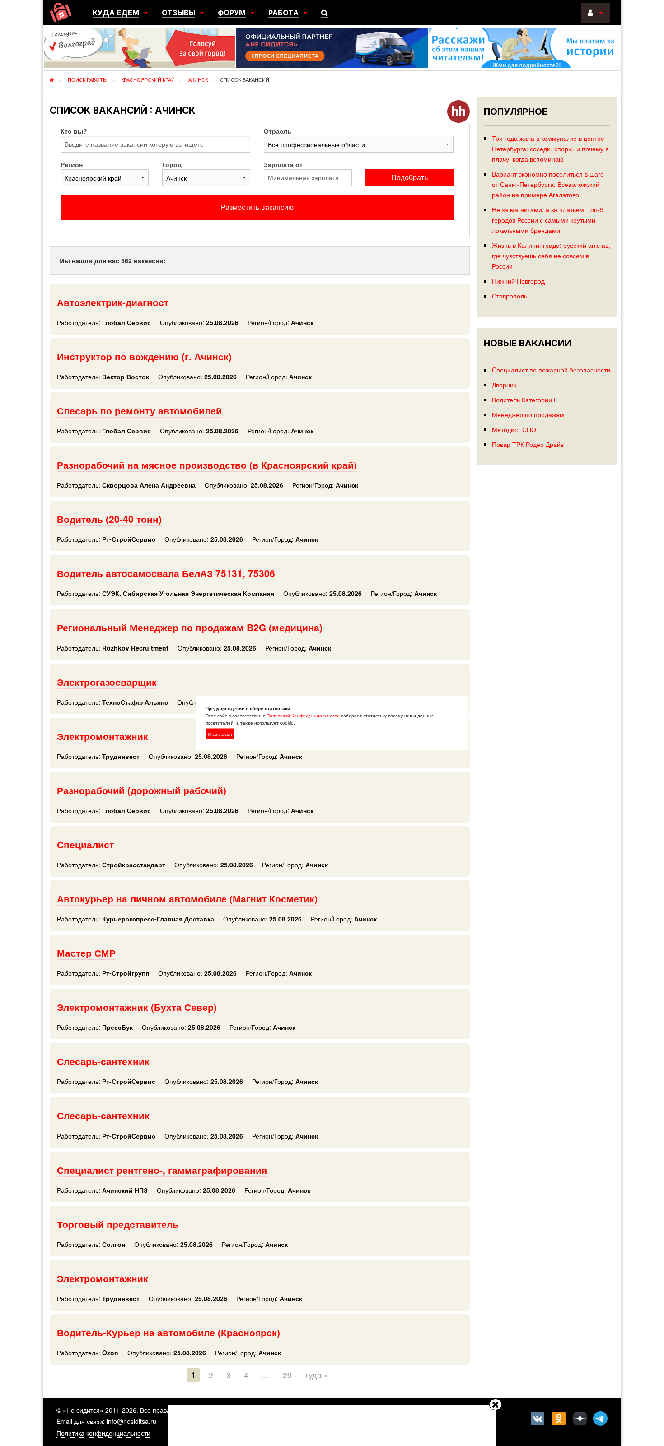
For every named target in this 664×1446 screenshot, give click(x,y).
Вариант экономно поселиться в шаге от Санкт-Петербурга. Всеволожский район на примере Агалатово (548, 184)
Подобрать (409, 177)
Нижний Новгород (518, 280)
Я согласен (220, 733)
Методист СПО (514, 429)
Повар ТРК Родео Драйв (528, 444)
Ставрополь (509, 295)
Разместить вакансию (257, 207)
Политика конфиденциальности (103, 1432)
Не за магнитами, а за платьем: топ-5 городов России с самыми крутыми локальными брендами (547, 220)
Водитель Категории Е (525, 399)
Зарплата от (283, 164)
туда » (316, 1375)
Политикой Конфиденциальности (303, 715)
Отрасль (277, 130)
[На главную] (60, 12)
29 (287, 1375)
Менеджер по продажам (528, 414)
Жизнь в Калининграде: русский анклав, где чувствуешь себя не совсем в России (551, 255)
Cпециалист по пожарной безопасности (551, 369)
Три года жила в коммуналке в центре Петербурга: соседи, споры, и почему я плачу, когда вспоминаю (550, 148)
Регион (72, 164)
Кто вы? (74, 130)
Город (172, 164)
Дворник (504, 384)
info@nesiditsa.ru (131, 1421)
